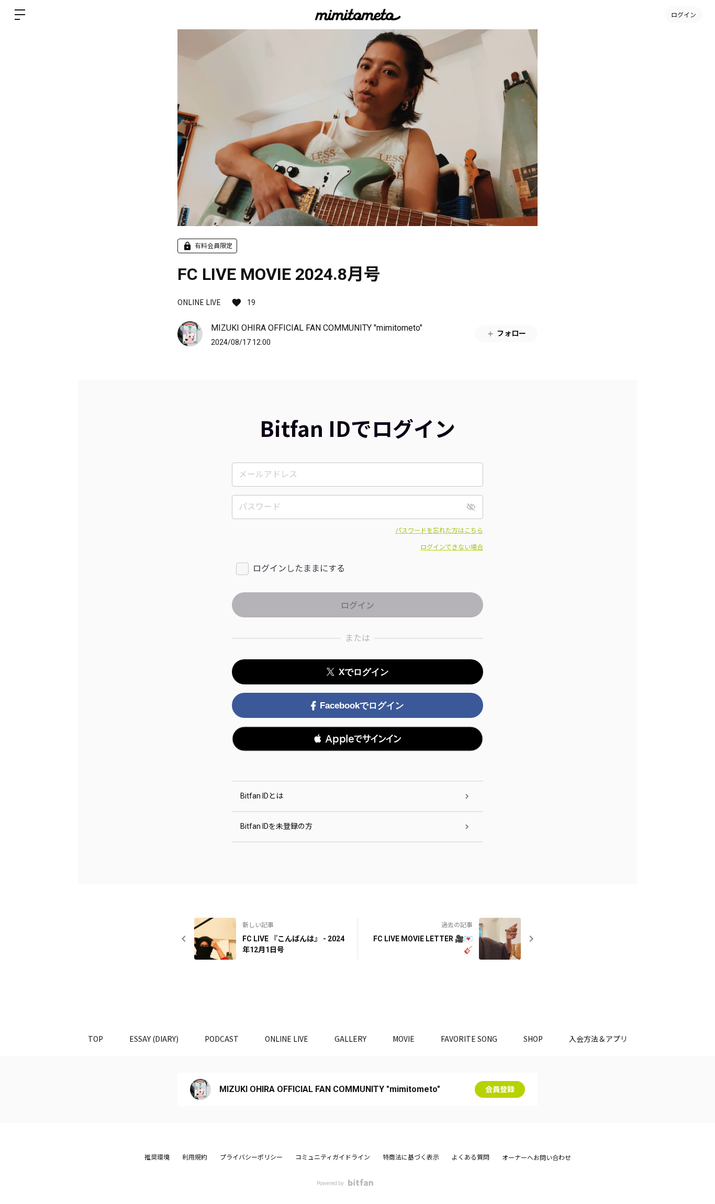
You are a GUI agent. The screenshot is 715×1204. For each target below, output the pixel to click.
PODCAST (222, 1038)
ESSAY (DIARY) (153, 1038)
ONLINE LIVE (199, 302)
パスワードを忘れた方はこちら (439, 530)
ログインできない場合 (451, 547)
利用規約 (194, 1157)
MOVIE (404, 1038)
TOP (95, 1038)
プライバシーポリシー (251, 1157)
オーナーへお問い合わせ (536, 1158)
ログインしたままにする (299, 568)
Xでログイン (364, 672)
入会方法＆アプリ (598, 1038)
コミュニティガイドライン (332, 1157)
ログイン (683, 14)
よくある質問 (470, 1157)
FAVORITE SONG (469, 1038)
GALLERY (350, 1038)
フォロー (511, 333)
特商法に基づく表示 (411, 1157)
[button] (357, 738)
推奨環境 (157, 1157)
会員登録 (500, 1089)
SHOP (533, 1038)
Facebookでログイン (362, 706)
